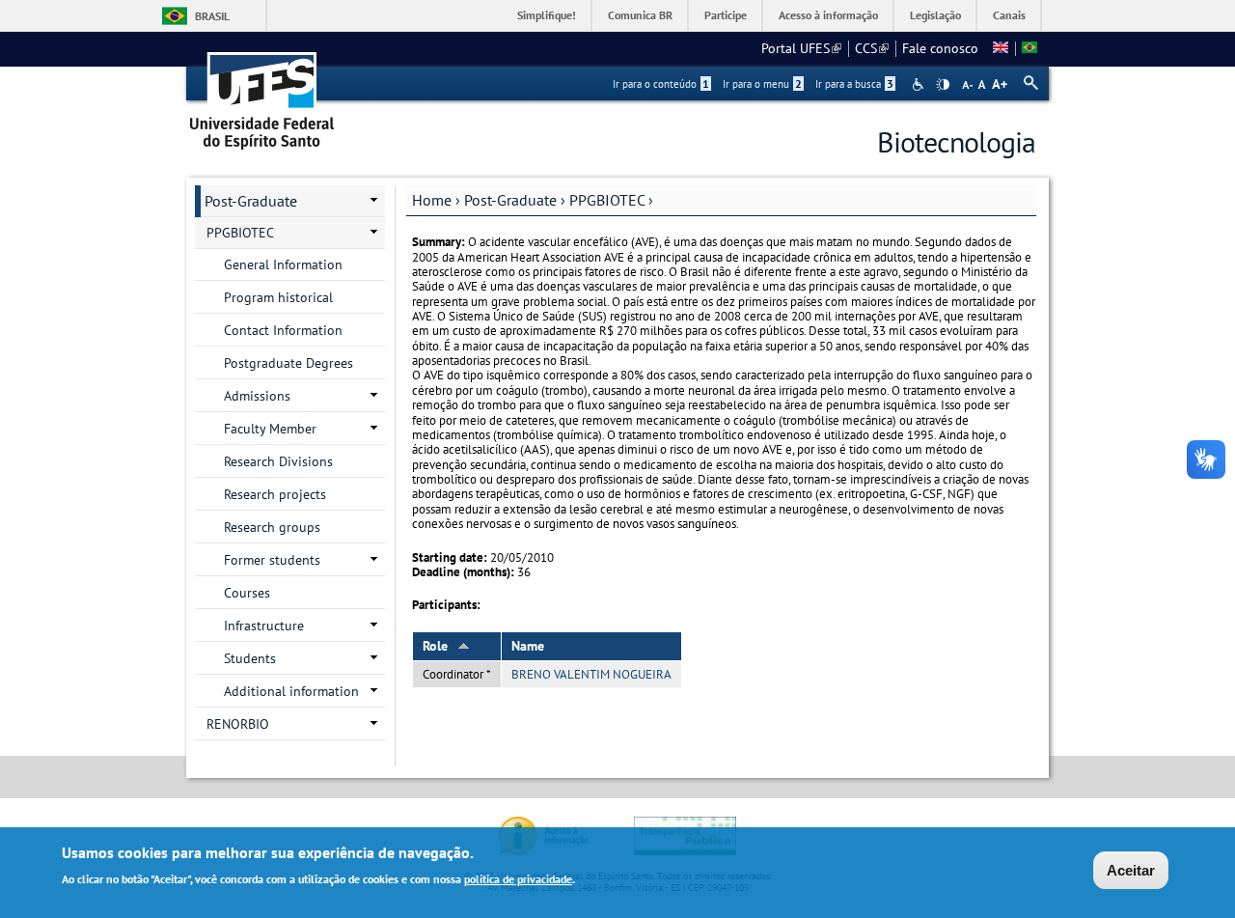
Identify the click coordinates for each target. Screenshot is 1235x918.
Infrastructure (264, 625)
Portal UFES (801, 48)
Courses (247, 592)
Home (432, 199)
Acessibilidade (920, 84)
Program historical (278, 297)
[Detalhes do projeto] (1029, 48)
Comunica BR (640, 15)
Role (435, 645)
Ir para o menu (762, 84)
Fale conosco (940, 48)
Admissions (257, 395)
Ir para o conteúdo (661, 84)
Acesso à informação (828, 15)
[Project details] (1000, 48)
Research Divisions (278, 461)
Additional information (291, 691)
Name (527, 645)
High (942, 85)
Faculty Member (270, 428)
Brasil (212, 16)
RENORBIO (237, 724)
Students (250, 658)
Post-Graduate (510, 199)
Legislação (935, 15)
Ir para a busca (854, 84)
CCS (872, 48)
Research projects (275, 494)
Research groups (272, 527)
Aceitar (1131, 870)
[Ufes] (262, 94)
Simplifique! (546, 15)
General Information (283, 264)
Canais (1009, 15)
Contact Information (283, 330)
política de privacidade (518, 878)
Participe (725, 15)
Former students (272, 560)
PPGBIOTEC (607, 199)
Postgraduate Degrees (288, 363)
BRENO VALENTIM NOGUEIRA (591, 674)
